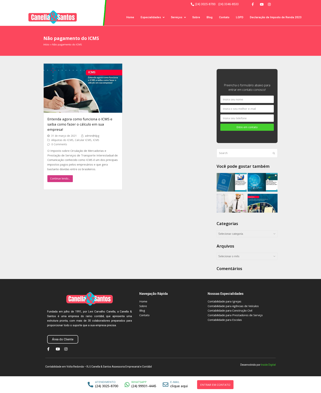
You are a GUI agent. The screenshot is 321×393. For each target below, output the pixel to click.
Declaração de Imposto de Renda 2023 (275, 17)
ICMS (96, 140)
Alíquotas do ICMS (62, 140)
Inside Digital (268, 364)
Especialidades (151, 17)
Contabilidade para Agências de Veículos (233, 306)
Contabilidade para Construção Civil (230, 310)
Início (46, 44)
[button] (62, 339)
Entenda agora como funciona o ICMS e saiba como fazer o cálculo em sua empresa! (79, 124)
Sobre (196, 17)
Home (130, 17)
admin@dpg (92, 135)
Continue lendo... (60, 178)
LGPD (239, 17)
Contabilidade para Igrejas (224, 301)
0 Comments (59, 144)
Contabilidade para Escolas (225, 320)
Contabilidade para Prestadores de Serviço (235, 315)
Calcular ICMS (83, 140)
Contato (224, 17)
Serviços (176, 17)
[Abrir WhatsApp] (313, 383)
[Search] (247, 153)
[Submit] (274, 153)
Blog (210, 17)
